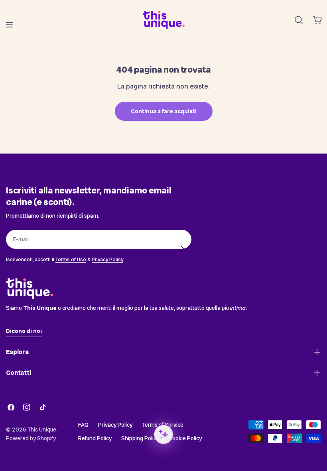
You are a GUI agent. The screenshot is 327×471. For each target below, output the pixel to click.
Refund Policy (95, 438)
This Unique (42, 429)
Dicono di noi (24, 331)
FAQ (83, 424)
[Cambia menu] (9, 25)
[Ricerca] (299, 20)
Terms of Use (70, 259)
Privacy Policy (107, 259)
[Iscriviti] (182, 248)
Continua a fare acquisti (164, 111)
